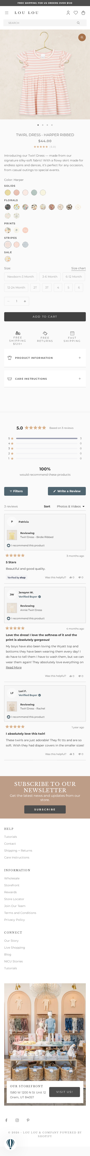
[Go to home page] (27, 12)
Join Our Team (15, 906)
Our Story (11, 941)
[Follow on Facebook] (6, 1120)
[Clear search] (79, 22)
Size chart (78, 268)
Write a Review (71, 492)
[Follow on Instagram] (17, 1120)
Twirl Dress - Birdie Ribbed (36, 537)
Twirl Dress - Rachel (32, 708)
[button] (45, 438)
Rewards (10, 892)
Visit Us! (64, 1091)
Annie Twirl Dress (31, 610)
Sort (47, 506)
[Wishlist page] (75, 12)
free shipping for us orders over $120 (45, 3)
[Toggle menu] (6, 12)
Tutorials (10, 837)
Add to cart (45, 316)
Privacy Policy (14, 920)
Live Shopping (14, 947)
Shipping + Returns (18, 850)
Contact (10, 844)
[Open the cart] (83, 12)
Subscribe (45, 809)
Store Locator (14, 899)
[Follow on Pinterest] (28, 1120)
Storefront (11, 885)
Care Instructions (16, 857)
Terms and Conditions (20, 913)
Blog (7, 954)
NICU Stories (13, 961)
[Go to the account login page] (68, 12)
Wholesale (11, 878)
